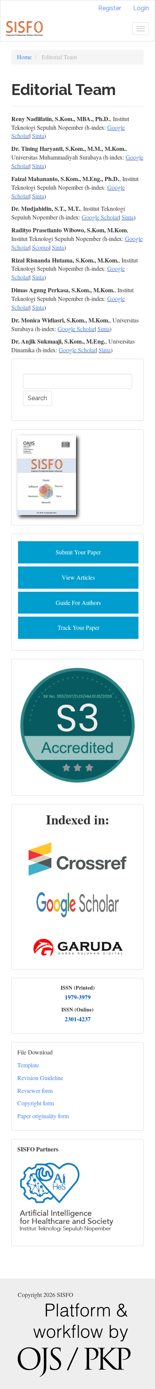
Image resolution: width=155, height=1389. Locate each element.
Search (37, 398)
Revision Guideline (40, 1078)
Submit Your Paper (78, 552)
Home (24, 57)
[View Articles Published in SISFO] (46, 474)
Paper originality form (43, 1116)
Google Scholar (100, 217)
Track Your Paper (78, 627)
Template (28, 1065)
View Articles (78, 577)
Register (109, 8)
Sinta (38, 136)
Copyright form (35, 1103)
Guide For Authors (78, 602)
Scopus (40, 247)
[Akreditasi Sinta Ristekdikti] (77, 724)
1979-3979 (78, 997)
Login (141, 8)
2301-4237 (78, 1019)
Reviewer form (35, 1090)
